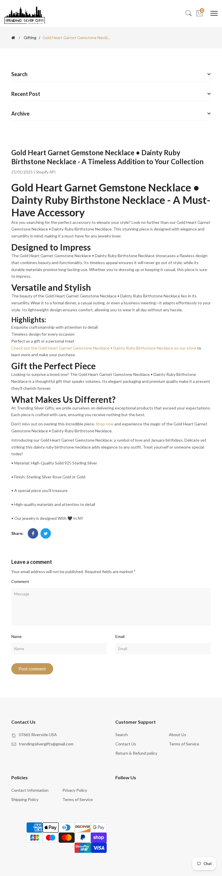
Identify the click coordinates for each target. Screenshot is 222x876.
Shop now (105, 423)
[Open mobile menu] (214, 13)
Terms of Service (184, 743)
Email (120, 636)
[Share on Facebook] (33, 533)
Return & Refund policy (136, 753)
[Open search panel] (188, 13)
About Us (177, 734)
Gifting (30, 38)
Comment (20, 581)
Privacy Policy (74, 790)
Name (16, 636)
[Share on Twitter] (45, 533)
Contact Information (30, 790)
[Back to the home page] (13, 38)
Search (121, 734)
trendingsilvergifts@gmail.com (46, 743)
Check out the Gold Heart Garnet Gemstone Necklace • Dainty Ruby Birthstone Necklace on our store (103, 347)
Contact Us (125, 743)
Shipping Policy (24, 799)
